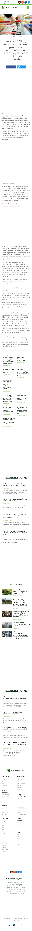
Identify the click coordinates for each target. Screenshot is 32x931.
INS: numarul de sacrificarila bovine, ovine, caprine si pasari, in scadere (15, 484)
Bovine (3, 825)
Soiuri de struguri (5, 849)
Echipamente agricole (21, 814)
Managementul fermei (6, 781)
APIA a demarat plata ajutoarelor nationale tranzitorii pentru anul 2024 (23, 397)
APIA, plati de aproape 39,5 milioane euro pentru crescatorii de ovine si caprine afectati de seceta (23, 371)
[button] (28, 7)
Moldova (19, 845)
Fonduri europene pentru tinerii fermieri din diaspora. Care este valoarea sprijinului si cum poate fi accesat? (21, 602)
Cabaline (4, 831)
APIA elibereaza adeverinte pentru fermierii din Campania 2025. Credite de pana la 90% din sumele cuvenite (8, 384)
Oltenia (18, 849)
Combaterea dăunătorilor (22, 803)
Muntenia (19, 847)
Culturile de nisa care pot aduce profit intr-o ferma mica (13, 713)
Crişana (18, 838)
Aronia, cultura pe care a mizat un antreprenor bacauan (21, 591)
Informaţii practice (6, 855)
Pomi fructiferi (20, 789)
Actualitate (10, 63)
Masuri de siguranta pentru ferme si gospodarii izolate (15, 500)
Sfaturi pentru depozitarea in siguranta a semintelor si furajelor (14, 698)
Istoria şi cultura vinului (7, 853)
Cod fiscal (19, 827)
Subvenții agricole (6, 794)
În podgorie (4, 845)
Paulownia (19, 787)
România (22, 63)
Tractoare (19, 810)
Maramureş (19, 842)
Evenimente (4, 785)
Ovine (3, 827)
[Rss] (22, 2)
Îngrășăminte (20, 800)
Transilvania (19, 851)
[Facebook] (25, 2)
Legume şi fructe (5, 810)
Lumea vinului (5, 851)
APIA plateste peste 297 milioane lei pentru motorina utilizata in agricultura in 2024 (8, 409)
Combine (19, 812)
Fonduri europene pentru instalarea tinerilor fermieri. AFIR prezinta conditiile (21, 614)
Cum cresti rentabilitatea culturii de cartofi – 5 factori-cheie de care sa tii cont (15, 532)
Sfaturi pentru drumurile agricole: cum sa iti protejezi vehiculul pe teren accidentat (15, 744)
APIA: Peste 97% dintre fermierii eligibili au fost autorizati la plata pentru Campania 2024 (22, 409)
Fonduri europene (5, 796)
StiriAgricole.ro (15, 918)
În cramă (4, 847)
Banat (18, 834)
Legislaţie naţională (21, 822)
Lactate (3, 821)
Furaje (3, 808)
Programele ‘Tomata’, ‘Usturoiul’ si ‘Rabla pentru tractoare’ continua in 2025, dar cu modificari (9, 421)
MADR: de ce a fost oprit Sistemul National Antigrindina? (22, 358)
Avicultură (4, 835)
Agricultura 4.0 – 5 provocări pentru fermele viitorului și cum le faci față (15, 728)
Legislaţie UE (20, 825)
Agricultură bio (5, 812)
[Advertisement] (16, 93)
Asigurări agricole (5, 800)
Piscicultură (4, 838)
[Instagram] (19, 2)
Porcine (3, 829)
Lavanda (19, 785)
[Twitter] (29, 2)
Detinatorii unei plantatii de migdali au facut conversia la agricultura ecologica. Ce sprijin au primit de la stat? (21, 635)
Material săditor (20, 798)
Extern (3, 783)
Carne (3, 823)
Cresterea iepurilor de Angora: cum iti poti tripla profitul (21, 624)
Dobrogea (19, 840)
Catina (18, 781)
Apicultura (19, 779)
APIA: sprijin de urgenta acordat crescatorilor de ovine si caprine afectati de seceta (7, 398)
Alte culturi (4, 814)
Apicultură (4, 833)
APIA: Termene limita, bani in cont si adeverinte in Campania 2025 (8, 370)
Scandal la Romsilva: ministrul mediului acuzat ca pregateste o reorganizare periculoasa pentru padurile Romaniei (8, 359)
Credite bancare (5, 798)
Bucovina (19, 836)
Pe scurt (16, 63)
